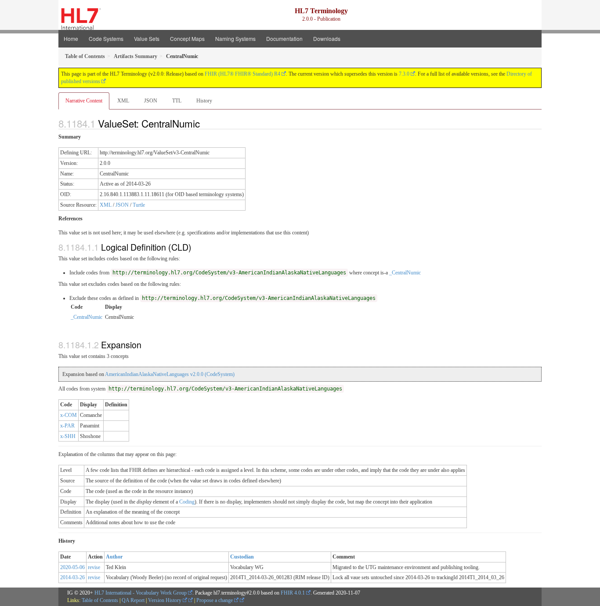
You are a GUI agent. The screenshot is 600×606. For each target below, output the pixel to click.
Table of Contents (100, 600)
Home (71, 38)
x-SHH (68, 436)
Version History (165, 600)
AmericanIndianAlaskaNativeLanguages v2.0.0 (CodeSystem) (170, 374)
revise (94, 567)
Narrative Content (83, 101)
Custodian (242, 557)
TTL (176, 101)
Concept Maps (187, 38)
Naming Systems (235, 38)
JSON (150, 101)
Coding (187, 502)
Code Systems (106, 38)
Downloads (326, 38)
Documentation (284, 38)
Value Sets (146, 38)
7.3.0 (404, 74)
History (204, 101)
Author (114, 557)
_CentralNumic (405, 273)
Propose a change (215, 600)
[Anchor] (205, 123)
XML (123, 101)
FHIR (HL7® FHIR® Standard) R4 (242, 74)
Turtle (139, 205)
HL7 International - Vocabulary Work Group (140, 593)
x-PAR (67, 426)
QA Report (133, 600)
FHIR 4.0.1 (293, 593)
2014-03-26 (72, 577)
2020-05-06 (72, 567)
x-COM (68, 415)
